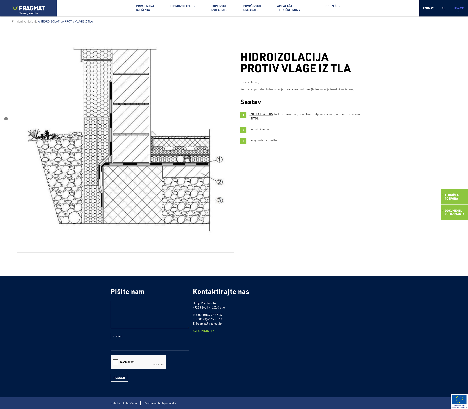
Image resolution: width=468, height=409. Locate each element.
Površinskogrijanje (252, 8)
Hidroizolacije (181, 6)
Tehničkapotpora (452, 196)
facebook (6, 119)
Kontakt (428, 8)
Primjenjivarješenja (145, 8)
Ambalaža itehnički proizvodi (291, 8)
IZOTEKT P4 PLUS (261, 114)
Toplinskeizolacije (219, 8)
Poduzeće (331, 6)
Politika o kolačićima (124, 403)
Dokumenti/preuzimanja (454, 212)
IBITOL (254, 118)
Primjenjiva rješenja (24, 21)
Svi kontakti (202, 331)
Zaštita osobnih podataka (160, 403)
